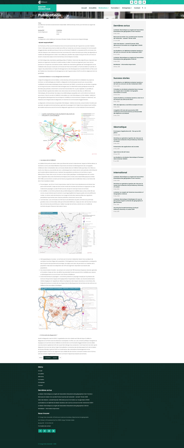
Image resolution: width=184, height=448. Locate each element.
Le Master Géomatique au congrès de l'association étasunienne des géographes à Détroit (129, 58)
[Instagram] (140, 2)
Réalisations (103, 8)
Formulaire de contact (44, 426)
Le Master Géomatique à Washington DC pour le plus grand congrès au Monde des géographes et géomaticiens (128, 200)
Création (59, 30)
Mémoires (41, 376)
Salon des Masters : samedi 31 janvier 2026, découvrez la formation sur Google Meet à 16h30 (128, 44)
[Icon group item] (40, 431)
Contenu (40, 37)
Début (41, 357)
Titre (39, 23)
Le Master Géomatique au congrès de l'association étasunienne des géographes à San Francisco (129, 30)
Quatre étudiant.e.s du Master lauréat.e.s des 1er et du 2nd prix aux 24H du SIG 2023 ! (129, 98)
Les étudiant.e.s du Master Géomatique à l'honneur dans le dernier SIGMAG (129, 158)
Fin (60, 357)
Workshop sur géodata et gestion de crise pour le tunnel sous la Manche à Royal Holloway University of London (128, 139)
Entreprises (126, 8)
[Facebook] (131, 2)
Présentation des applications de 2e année (126, 146)
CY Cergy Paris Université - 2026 (47, 444)
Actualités (92, 8)
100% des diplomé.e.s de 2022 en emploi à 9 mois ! (128, 105)
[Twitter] (136, 2)
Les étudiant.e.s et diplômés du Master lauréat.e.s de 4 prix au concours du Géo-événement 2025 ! (128, 51)
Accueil (84, 8)
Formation (115, 8)
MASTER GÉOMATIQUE (44, 8)
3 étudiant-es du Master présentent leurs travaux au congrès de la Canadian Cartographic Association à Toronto (128, 90)
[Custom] (144, 2)
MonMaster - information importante (125, 64)
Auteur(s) (41, 30)
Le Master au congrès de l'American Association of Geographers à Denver (128, 193)
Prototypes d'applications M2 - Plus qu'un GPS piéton (127, 132)
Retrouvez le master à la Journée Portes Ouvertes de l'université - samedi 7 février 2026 (128, 37)
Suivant (55, 357)
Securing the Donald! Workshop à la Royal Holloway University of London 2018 (126, 208)
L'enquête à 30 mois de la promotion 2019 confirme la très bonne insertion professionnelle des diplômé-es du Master (128, 111)
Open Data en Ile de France (121, 152)
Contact (137, 8)
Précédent (47, 357)
